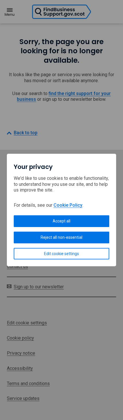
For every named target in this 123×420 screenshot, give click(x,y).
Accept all (61, 221)
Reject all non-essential (61, 237)
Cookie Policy (67, 205)
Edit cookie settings (61, 253)
